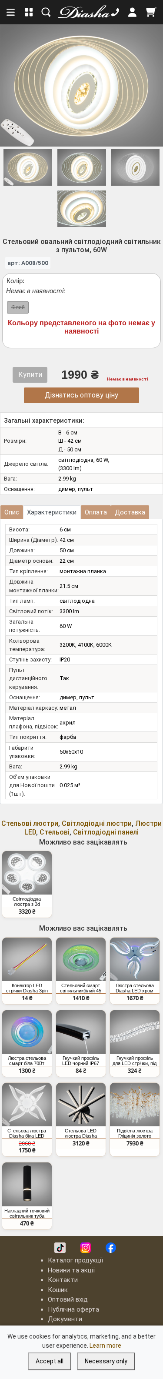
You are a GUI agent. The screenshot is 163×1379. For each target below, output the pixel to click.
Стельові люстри (29, 823)
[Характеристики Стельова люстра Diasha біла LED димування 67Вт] (27, 1104)
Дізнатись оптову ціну (81, 395)
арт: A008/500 (27, 262)
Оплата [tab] (96, 512)
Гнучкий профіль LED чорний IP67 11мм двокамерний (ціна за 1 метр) (81, 1060)
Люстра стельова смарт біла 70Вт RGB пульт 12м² (27, 1060)
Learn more (105, 1345)
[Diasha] (81, 12)
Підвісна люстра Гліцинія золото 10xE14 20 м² (135, 1133)
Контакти (63, 1280)
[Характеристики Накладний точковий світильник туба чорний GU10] (27, 1184)
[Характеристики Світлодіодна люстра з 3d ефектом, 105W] (27, 873)
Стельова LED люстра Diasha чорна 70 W (81, 1133)
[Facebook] (111, 1247)
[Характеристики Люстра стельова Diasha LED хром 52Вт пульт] (135, 959)
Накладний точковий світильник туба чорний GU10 (27, 1213)
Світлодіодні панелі (106, 832)
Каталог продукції (75, 1260)
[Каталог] (29, 12)
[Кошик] (151, 12)
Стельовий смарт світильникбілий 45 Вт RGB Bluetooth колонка (80, 988)
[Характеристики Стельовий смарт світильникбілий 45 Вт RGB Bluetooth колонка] (81, 959)
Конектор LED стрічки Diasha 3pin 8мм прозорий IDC (27, 988)
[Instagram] (85, 1247)
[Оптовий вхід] (132, 12)
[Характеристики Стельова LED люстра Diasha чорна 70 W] (81, 1104)
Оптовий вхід (68, 1299)
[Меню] (11, 12)
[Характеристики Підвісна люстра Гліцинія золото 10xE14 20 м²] (135, 1104)
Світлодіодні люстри (97, 823)
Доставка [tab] (130, 512)
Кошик (58, 1290)
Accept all (49, 1361)
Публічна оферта (73, 1309)
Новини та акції (71, 1270)
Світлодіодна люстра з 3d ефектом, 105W (27, 901)
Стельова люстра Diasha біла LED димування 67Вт (26, 1133)
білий (18, 307)
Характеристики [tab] (52, 512)
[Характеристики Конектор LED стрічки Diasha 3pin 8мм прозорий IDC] (27, 959)
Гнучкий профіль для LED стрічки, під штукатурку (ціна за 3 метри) (134, 1060)
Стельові (55, 832)
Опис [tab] (11, 512)
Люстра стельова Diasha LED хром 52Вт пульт (135, 988)
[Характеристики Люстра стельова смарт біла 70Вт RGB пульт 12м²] (27, 1032)
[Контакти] (115, 12)
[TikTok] (60, 1247)
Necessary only (106, 1361)
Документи (65, 1319)
